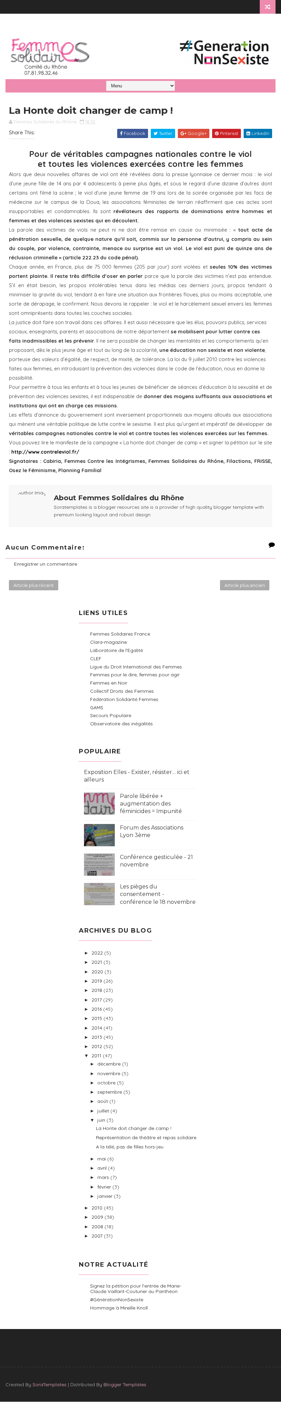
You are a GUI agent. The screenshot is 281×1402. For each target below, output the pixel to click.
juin (102, 1120)
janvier (105, 1196)
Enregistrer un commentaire (45, 564)
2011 (97, 1056)
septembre (110, 1092)
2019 (97, 981)
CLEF (95, 658)
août (103, 1101)
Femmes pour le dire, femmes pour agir (135, 675)
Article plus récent (33, 585)
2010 (97, 1208)
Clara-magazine (108, 642)
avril (102, 1168)
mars (103, 1177)
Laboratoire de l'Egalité (116, 650)
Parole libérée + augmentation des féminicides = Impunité (151, 804)
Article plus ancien (244, 585)
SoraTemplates (49, 1384)
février (104, 1187)
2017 (97, 1000)
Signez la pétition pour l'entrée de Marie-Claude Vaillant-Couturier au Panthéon (135, 1289)
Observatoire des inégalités (121, 724)
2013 (97, 1037)
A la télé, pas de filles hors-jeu (129, 1147)
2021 (97, 962)
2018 (97, 990)
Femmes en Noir (108, 683)
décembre (109, 1064)
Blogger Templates (124, 1384)
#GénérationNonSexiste (116, 1299)
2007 (97, 1236)
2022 (97, 953)
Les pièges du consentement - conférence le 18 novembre (158, 894)
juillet (103, 1111)
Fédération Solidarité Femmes (124, 699)
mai (102, 1159)
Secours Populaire (110, 715)
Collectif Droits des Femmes (122, 691)
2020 (98, 972)
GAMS (96, 707)
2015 (97, 1018)
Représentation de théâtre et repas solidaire (146, 1137)
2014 (97, 1028)
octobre (107, 1083)
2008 (98, 1226)
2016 (97, 1009)
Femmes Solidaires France (120, 634)
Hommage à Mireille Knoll (119, 1308)
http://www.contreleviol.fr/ (45, 451)
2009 (98, 1217)
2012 (97, 1046)
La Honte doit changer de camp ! (133, 1128)
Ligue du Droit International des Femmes (136, 667)
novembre (109, 1073)
